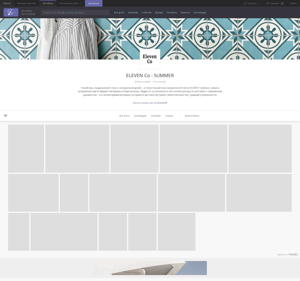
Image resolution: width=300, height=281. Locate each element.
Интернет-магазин (26, 3)
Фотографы (200, 12)
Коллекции (140, 115)
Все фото (119, 12)
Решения (156, 115)
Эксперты (172, 12)
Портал (7, 3)
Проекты (185, 12)
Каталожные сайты (69, 3)
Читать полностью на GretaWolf (150, 102)
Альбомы (133, 12)
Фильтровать (192, 115)
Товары (169, 115)
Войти (293, 3)
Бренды (159, 12)
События (146, 12)
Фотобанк (48, 3)
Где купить (93, 3)
